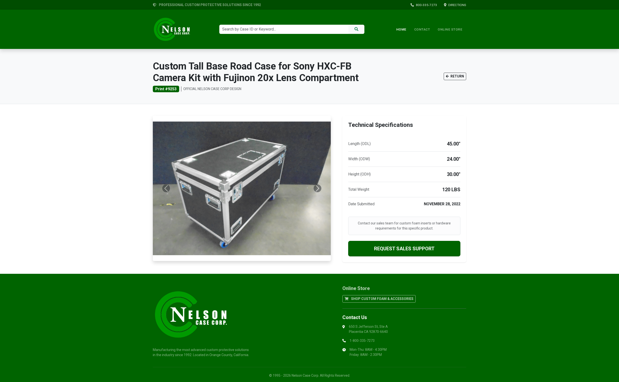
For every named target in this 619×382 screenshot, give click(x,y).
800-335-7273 (426, 5)
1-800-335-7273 (362, 341)
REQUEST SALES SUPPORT (404, 249)
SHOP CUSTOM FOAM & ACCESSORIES (381, 299)
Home (401, 29)
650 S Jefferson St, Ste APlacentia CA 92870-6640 (368, 329)
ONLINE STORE (450, 29)
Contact (422, 29)
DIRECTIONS (457, 5)
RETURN (457, 76)
